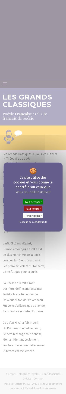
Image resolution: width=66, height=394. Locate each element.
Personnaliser (33, 215)
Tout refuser (33, 208)
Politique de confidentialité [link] (33, 221)
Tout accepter (33, 201)
